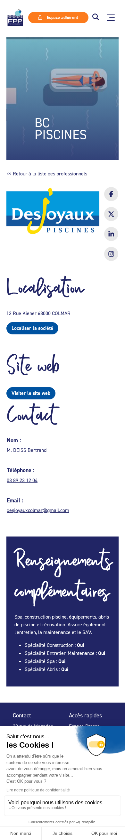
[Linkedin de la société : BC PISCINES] (111, 238)
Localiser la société (32, 328)
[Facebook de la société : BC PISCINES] (111, 198)
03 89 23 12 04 (22, 480)
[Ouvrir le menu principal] (111, 17)
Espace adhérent (62, 17)
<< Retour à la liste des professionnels (46, 173)
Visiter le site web (31, 393)
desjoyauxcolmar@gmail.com (38, 510)
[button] (95, 18)
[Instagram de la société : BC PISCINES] (111, 258)
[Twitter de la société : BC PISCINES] (111, 218)
